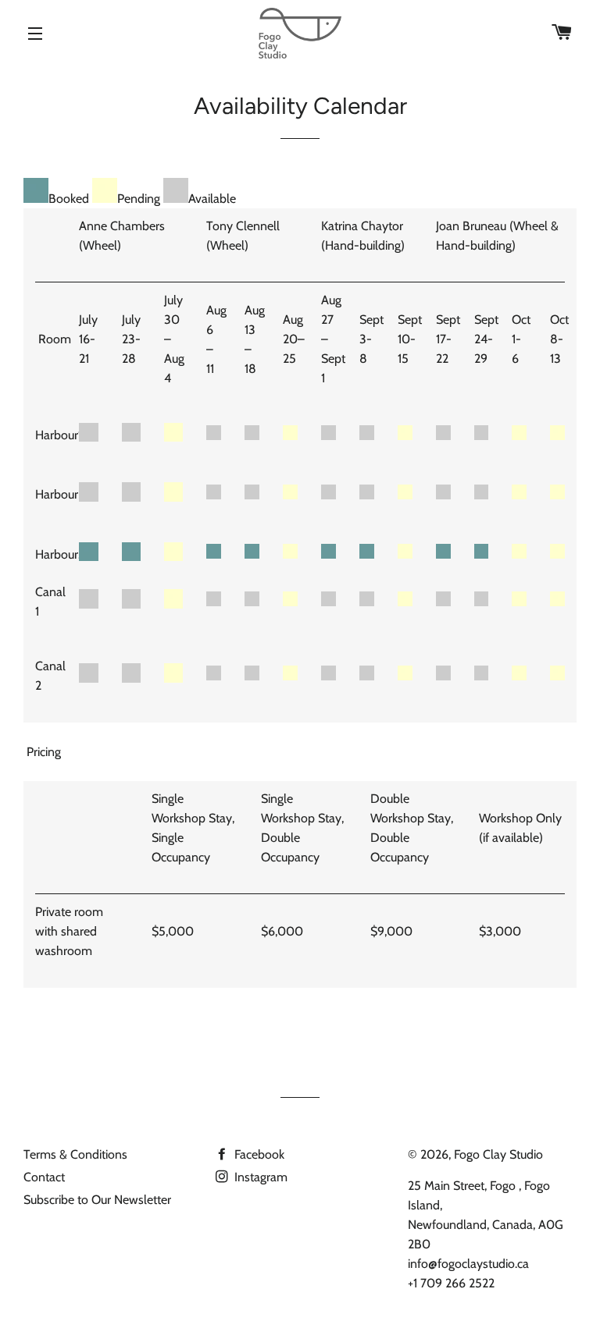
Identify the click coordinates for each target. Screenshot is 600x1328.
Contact (44, 1177)
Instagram (259, 1177)
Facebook (257, 1154)
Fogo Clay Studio (498, 1154)
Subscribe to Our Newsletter (97, 1199)
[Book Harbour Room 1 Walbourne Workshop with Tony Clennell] (252, 435)
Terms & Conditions (75, 1154)
